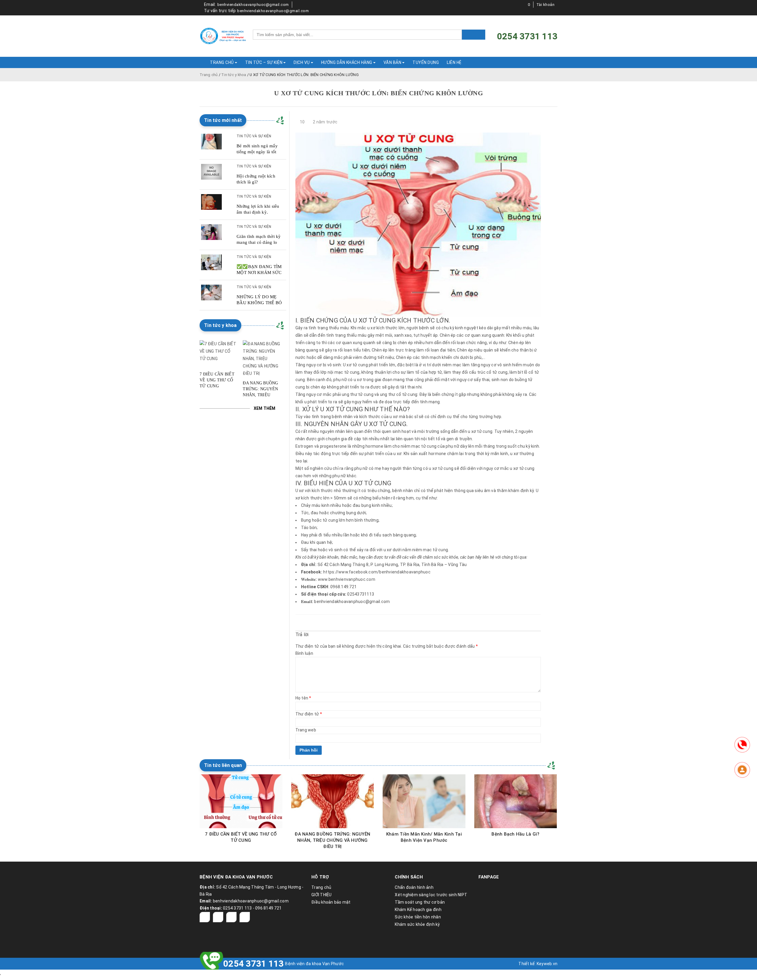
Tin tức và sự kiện (254, 136)
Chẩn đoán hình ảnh (414, 887)
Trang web (305, 730)
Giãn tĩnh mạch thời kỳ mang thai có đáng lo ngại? (259, 239)
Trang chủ (209, 74)
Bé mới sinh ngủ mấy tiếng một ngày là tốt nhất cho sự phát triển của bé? (257, 149)
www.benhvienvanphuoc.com (346, 579)
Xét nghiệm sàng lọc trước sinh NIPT (431, 894)
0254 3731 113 (253, 963)
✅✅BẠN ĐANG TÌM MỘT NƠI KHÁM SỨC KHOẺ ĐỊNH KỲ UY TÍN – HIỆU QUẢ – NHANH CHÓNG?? (259, 269)
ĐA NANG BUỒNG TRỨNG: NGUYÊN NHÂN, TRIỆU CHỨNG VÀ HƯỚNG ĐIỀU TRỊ (260, 389)
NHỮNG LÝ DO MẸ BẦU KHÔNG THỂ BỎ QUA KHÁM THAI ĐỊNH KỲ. (259, 300)
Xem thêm (265, 408)
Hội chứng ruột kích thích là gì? (256, 179)
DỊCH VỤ (302, 62)
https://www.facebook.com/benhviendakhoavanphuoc (377, 572)
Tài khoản (545, 4)
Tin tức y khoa (233, 74)
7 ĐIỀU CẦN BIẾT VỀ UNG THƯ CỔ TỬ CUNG (217, 380)
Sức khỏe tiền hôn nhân (418, 917)
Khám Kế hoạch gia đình (418, 909)
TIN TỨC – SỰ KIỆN (264, 62)
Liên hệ (454, 62)
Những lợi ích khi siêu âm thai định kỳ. (258, 209)
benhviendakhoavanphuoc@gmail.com (253, 4)
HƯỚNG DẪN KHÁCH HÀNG (346, 62)
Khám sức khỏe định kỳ (417, 924)
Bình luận (304, 653)
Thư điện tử (308, 714)
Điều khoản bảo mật (331, 902)
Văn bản (393, 62)
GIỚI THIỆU (321, 894)
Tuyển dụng (426, 62)
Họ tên (303, 698)
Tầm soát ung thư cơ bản (420, 902)
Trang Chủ (222, 62)
